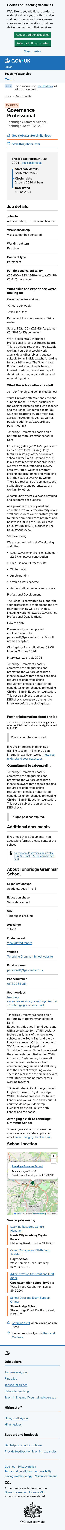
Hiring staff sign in (16, 1418)
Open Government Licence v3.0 (25, 1492)
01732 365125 (16, 983)
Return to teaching (17, 1391)
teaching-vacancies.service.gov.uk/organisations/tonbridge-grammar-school (32, 1001)
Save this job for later (26, 144)
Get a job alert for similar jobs (31, 135)
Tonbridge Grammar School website (30, 956)
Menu (8, 79)
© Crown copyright (32, 1522)
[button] (33, 1183)
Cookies (10, 1466)
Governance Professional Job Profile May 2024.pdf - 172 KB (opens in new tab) (34, 855)
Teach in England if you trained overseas (30, 1397)
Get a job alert (21, 1323)
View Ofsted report (19, 943)
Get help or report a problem (23, 1445)
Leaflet (18, 1213)
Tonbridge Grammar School (27, 1166)
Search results (23, 96)
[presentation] (32, 1183)
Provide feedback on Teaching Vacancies (31, 1451)
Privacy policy (27, 1466)
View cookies (32, 51)
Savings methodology (18, 1476)
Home (8, 96)
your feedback (45, 85)
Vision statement (46, 1476)
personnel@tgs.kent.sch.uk (25, 970)
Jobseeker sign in (16, 1372)
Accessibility (43, 1471)
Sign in (8, 66)
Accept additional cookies (32, 34)
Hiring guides (13, 1424)
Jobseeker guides (16, 1385)
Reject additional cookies (32, 43)
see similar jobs (32, 163)
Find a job (11, 1378)
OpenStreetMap (39, 1213)
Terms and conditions (18, 1471)
